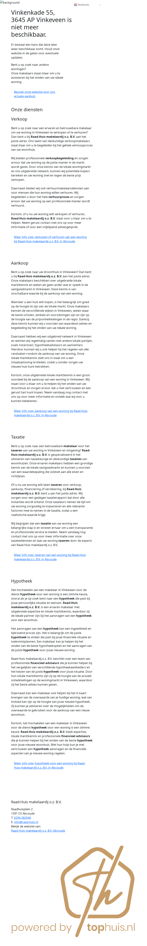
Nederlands (83, 4)
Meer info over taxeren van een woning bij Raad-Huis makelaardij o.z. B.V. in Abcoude (50, 557)
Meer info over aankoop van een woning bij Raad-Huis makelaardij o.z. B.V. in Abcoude (50, 413)
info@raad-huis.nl (26, 822)
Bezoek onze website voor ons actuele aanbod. (34, 94)
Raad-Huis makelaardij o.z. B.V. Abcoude (38, 831)
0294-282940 (22, 818)
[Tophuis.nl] (73, 891)
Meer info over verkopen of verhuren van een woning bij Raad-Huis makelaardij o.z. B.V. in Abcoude (50, 239)
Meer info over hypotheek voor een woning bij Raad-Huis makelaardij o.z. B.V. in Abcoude (49, 765)
